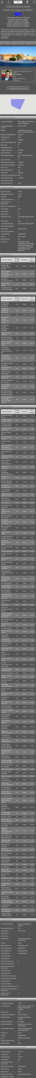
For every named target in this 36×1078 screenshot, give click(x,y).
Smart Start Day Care (7, 418)
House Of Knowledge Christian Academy (7, 445)
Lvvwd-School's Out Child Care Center (7, 500)
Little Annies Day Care (7, 427)
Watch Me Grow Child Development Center (7, 533)
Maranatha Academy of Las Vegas (7, 504)
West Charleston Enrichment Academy (7, 493)
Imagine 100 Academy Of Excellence (7, 299)
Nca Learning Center (7, 818)
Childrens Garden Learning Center (6, 624)
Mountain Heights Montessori (6, 798)
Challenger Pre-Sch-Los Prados (7, 759)
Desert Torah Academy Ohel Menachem (5, 538)
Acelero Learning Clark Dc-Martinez (6, 712)
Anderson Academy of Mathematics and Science (7, 573)
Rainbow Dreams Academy (6, 319)
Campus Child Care (6, 747)
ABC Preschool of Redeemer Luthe (6, 780)
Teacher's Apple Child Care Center (7, 855)
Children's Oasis (6, 762)
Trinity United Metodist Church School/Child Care (6, 696)
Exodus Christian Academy (6, 631)
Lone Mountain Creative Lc (5, 846)
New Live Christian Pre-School (6, 578)
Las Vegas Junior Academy (6, 723)
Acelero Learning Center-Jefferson (6, 452)
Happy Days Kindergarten (5, 593)
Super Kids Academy (7, 720)
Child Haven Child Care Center (6, 606)
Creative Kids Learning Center (6, 598)
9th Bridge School (6, 542)
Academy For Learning (8, 652)
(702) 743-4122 (16, 80)
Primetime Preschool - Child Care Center (7, 489)
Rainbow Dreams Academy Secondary (7, 323)
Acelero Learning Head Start (6, 476)
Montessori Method (7, 627)
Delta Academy (5, 307)
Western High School (7, 280)
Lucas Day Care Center (7, 497)
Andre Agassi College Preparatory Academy (7, 310)
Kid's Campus (5, 472)
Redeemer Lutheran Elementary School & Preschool (7, 775)
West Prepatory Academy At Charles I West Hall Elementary (8, 271)
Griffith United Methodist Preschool (7, 678)
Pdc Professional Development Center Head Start (7, 422)
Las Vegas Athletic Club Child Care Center (6, 702)
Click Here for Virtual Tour (18, 88)
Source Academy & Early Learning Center (7, 750)
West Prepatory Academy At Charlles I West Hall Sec (7, 265)
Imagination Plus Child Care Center (6, 464)
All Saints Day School (7, 448)
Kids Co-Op (4, 564)
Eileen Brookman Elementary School (7, 283)
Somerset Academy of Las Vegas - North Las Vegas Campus (7, 378)
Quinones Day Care (6, 820)
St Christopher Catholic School (6, 550)
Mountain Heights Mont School (6, 484)
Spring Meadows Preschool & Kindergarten (6, 669)
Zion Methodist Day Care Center (7, 430)
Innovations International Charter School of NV (7, 332)
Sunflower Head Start (7, 411)
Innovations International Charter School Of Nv (7, 338)
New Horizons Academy (5, 789)
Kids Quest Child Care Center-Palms (7, 842)
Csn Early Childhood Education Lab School (7, 754)
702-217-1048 (22, 126)
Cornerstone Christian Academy (6, 766)
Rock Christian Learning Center (6, 739)
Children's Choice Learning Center (6, 399)
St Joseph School (6, 586)
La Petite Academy (6, 512)
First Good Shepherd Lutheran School (7, 567)
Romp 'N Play (5, 801)
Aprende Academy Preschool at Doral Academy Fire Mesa (7, 372)
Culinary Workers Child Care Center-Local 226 (6, 555)
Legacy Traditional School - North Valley (7, 327)
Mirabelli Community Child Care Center (7, 619)
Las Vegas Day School (7, 825)
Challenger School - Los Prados (7, 770)
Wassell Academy (6, 727)
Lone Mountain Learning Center (6, 850)
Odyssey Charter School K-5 (6, 348)
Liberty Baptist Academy (5, 674)
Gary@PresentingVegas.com (19, 78)
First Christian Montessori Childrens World (7, 435)
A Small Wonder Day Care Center (7, 546)
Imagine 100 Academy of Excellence (7, 303)
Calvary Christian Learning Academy (6, 659)
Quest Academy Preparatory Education (5, 366)
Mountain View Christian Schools (6, 829)
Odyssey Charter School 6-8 (6, 357)
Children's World (6, 823)
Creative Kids (5, 811)
